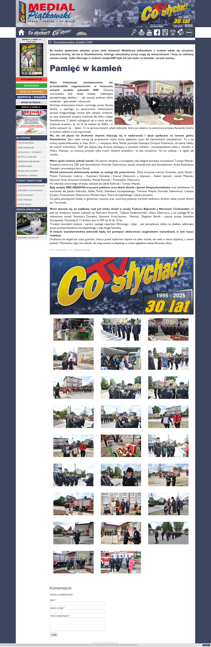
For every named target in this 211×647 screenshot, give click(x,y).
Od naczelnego (26, 143)
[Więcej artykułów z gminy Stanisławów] (51, 42)
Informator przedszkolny (31, 186)
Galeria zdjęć (25, 166)
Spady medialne (26, 148)
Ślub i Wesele (25, 200)
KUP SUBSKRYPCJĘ (31, 79)
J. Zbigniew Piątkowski (81, 250)
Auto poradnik (25, 195)
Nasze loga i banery (28, 171)
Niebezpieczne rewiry (29, 161)
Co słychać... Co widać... (30, 152)
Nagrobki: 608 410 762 (28, 238)
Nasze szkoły (25, 204)
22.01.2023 (31, 42)
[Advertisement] (31, 122)
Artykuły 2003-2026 (27, 157)
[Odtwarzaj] (154, 102)
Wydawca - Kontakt (28, 175)
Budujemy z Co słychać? (30, 190)
